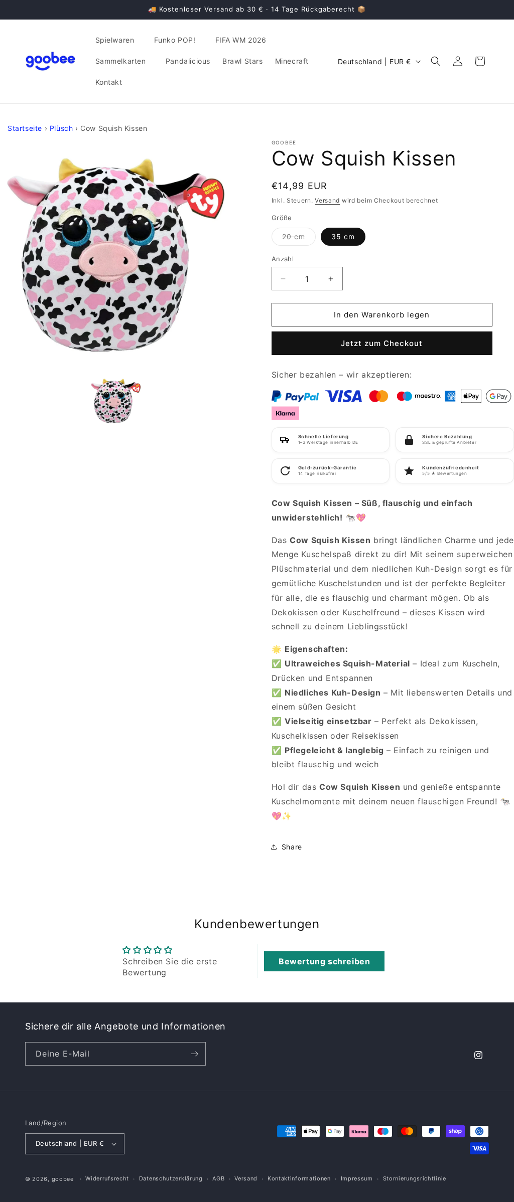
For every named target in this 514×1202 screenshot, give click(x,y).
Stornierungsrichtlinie (414, 1178)
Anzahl (283, 259)
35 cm (343, 236)
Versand (327, 200)
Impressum (357, 1178)
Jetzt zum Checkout (382, 343)
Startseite (25, 128)
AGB (218, 1178)
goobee (63, 1178)
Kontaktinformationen (299, 1178)
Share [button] (292, 846)
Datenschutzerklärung (171, 1178)
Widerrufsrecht (107, 1178)
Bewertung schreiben (324, 961)
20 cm (299, 239)
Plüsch (61, 128)
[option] (115, 255)
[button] (118, 40)
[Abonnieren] (194, 1054)
